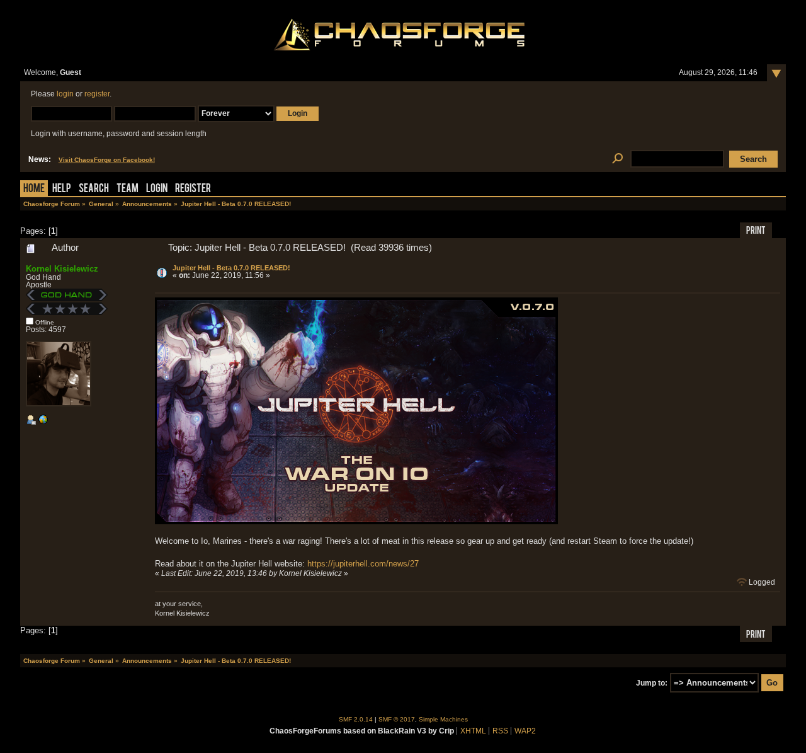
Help (61, 189)
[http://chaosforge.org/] (43, 422)
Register (193, 189)
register (97, 94)
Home (34, 189)
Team (127, 189)
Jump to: (651, 683)
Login (156, 189)
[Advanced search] (617, 159)
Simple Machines (443, 719)
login (65, 94)
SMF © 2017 (396, 719)
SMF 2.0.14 (356, 719)
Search (94, 189)
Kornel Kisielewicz (62, 268)
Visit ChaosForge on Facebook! (107, 159)
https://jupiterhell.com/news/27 (363, 563)
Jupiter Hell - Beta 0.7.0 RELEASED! (231, 268)
